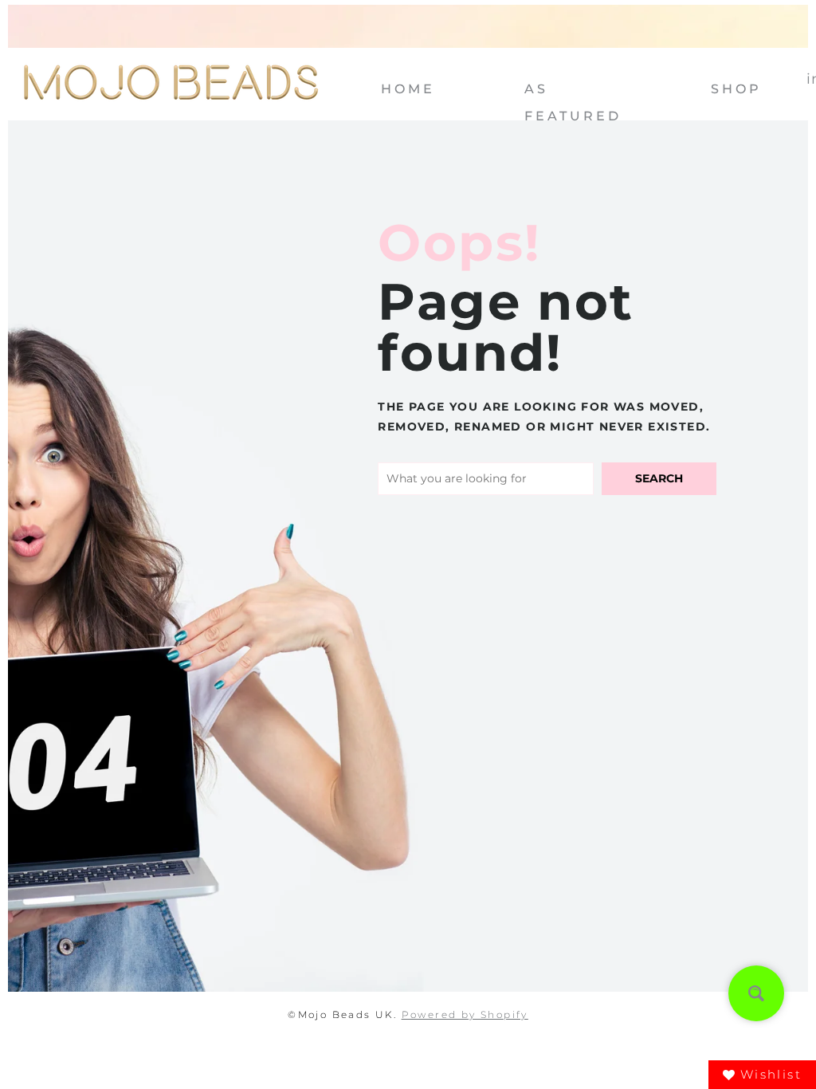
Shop (736, 88)
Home (408, 88)
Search (659, 478)
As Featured (573, 95)
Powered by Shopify (465, 1014)
